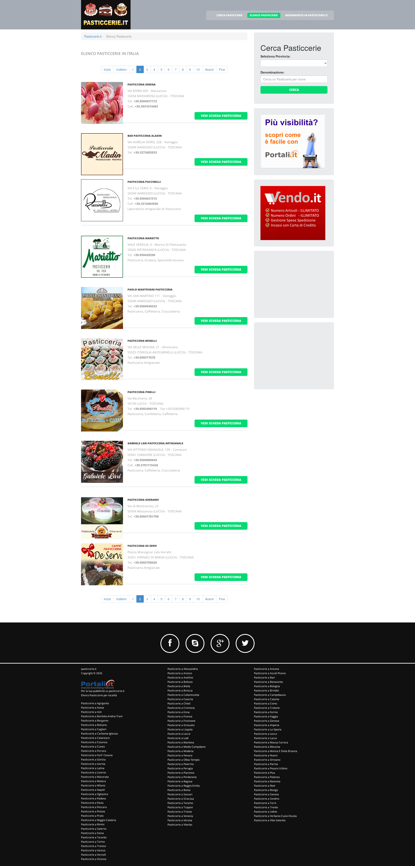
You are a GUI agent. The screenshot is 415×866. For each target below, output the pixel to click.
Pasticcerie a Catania (266, 699)
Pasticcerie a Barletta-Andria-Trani (102, 716)
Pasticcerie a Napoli (93, 790)
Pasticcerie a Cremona (181, 708)
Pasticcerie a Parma (266, 764)
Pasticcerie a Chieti (179, 703)
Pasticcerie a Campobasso (270, 695)
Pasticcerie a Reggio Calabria (98, 820)
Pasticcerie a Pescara (94, 807)
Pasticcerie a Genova (266, 721)
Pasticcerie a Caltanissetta (183, 695)
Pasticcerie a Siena (92, 833)
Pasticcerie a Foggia (266, 716)
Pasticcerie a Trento (266, 807)
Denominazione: (272, 72)
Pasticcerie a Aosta (92, 707)
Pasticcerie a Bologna (267, 686)
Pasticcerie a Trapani (180, 807)
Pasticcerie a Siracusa (181, 798)
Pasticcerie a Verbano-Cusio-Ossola (275, 816)
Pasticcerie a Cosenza (94, 742)
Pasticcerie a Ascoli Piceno (270, 673)
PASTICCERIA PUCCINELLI (144, 182)
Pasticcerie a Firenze (180, 716)
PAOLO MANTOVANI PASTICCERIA (150, 289)
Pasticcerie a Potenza (267, 777)
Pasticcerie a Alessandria (183, 669)
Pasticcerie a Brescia (180, 690)
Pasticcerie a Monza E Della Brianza (275, 751)
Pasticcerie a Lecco (265, 734)
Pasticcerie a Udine (265, 811)
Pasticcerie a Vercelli (93, 854)
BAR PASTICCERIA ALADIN (145, 136)
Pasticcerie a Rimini (92, 824)
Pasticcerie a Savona (266, 794)
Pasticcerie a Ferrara (93, 751)
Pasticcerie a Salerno (93, 829)
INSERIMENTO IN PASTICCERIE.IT (306, 15)
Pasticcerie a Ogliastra (94, 794)
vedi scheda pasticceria (221, 116)
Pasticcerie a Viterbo (180, 824)
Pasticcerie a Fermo (266, 712)
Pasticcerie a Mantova (181, 742)
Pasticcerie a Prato (92, 816)
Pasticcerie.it (93, 36)
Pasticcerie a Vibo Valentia (270, 820)
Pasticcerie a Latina (92, 768)
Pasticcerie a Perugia (180, 768)
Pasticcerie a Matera (93, 781)
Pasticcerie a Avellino (180, 677)
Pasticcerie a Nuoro (266, 755)
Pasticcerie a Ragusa (180, 781)
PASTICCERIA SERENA (142, 84)
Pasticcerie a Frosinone (181, 721)
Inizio (107, 69)
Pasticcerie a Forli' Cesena (97, 755)
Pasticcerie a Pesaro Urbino (270, 768)
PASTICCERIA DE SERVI (142, 546)
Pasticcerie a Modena (180, 751)
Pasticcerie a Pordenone (182, 777)
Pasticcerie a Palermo (181, 764)
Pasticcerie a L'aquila (180, 729)
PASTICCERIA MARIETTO (143, 238)
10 (198, 69)
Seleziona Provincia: (275, 56)
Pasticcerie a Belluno (180, 682)
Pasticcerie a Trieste (180, 811)
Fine (222, 69)
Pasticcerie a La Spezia (267, 729)
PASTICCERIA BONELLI (142, 341)
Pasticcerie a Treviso (93, 846)
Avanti (209, 69)
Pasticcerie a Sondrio (266, 798)
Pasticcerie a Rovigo (266, 790)
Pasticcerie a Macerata (95, 777)
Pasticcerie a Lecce (179, 734)
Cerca (294, 90)
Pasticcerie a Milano (93, 785)
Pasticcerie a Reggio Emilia (184, 785)
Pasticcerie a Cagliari (93, 729)
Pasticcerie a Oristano (267, 760)
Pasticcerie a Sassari (180, 794)
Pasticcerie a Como (265, 703)
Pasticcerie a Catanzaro (95, 738)
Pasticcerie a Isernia (93, 764)
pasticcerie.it (88, 669)
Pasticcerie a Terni (265, 803)
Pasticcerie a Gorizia (93, 759)
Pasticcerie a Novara (180, 755)
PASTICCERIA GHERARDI (143, 500)
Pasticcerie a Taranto (94, 837)
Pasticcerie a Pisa (264, 773)
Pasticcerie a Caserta (180, 699)
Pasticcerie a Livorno (93, 772)
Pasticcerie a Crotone (267, 708)
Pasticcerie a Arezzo (180, 673)
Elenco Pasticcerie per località (99, 695)
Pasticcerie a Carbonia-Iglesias (99, 733)
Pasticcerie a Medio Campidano (187, 747)
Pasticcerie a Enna (179, 712)
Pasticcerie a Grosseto (181, 725)
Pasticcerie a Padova (93, 798)
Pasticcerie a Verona (180, 820)
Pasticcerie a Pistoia (93, 811)
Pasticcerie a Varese (93, 850)
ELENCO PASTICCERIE (264, 15)
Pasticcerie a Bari (264, 677)
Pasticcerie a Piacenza (181, 773)
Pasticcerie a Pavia (92, 803)
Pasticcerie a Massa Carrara (271, 742)
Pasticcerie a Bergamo (94, 720)
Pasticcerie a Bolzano (94, 725)
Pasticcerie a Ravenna (267, 781)
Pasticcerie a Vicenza (93, 859)
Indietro (121, 69)
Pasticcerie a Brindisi (266, 690)
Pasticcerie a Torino (93, 842)
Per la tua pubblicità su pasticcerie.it (102, 691)
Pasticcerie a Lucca (265, 738)
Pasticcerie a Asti (91, 712)
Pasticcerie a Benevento (268, 682)
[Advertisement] (292, 284)
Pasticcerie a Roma (179, 790)
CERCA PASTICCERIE (230, 15)
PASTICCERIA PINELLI (141, 392)
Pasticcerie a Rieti (264, 785)
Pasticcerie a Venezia (180, 816)
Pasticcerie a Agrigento (95, 703)
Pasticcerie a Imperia (266, 725)
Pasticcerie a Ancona (266, 669)
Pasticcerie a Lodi (178, 738)
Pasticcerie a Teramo (180, 803)
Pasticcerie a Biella (179, 686)
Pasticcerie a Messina (267, 747)
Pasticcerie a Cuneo (93, 746)
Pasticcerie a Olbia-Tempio (184, 760)
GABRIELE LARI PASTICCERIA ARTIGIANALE (155, 443)
